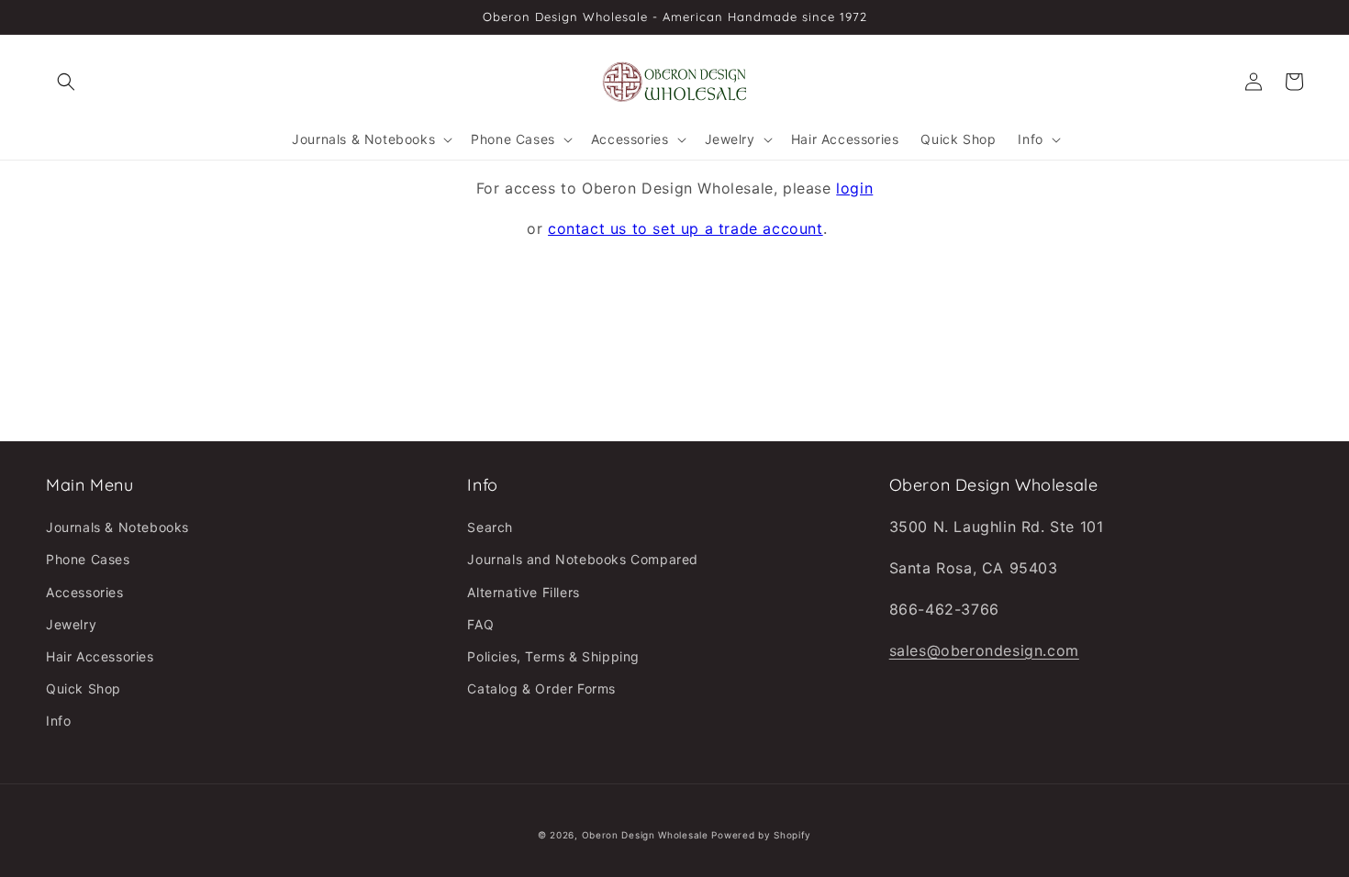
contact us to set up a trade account (685, 228)
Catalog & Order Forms (541, 688)
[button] (66, 81)
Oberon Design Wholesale (645, 834)
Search (490, 527)
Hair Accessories (100, 656)
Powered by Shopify (761, 834)
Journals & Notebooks (117, 527)
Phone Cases (88, 559)
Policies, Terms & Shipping (553, 656)
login (854, 188)
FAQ (480, 624)
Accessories (85, 592)
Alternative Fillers (523, 592)
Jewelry (71, 624)
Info (58, 720)
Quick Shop (83, 688)
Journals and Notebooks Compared (582, 559)
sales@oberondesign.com (984, 650)
